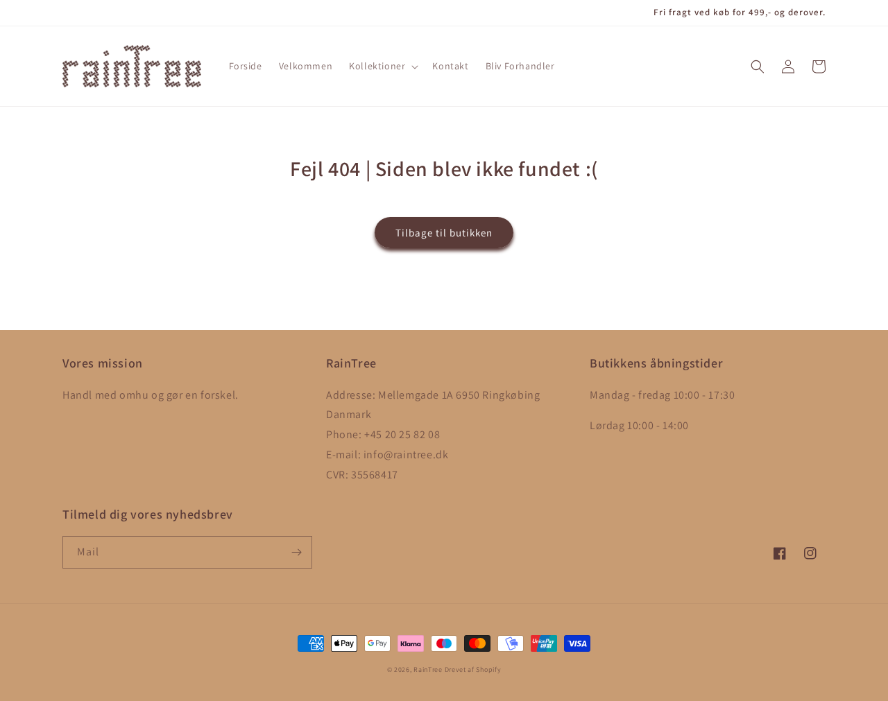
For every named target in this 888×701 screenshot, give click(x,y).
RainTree (428, 669)
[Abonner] (296, 552)
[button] (382, 65)
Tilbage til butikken (444, 232)
